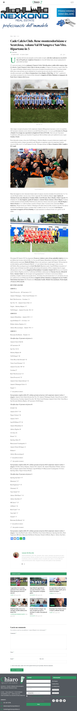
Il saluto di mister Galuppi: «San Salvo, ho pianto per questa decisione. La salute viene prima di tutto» (38, 611)
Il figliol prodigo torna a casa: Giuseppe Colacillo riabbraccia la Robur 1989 (18, 610)
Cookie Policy (55, 693)
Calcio (18, 36)
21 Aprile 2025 (15, 54)
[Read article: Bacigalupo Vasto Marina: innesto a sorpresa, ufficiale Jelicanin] (58, 602)
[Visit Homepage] (37, 2)
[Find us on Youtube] (64, 700)
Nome (12, 652)
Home (11, 36)
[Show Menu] (4, 2)
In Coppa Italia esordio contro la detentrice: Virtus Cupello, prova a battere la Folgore (57, 589)
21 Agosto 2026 (57, 612)
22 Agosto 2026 (18, 595)
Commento (13, 633)
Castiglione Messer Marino (17, 614)
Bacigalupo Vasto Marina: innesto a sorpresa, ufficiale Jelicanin (57, 609)
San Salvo (32, 595)
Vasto (11, 595)
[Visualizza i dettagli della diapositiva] (38, 20)
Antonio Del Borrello (28, 553)
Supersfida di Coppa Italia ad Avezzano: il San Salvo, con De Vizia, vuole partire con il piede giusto (37, 590)
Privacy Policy (55, 689)
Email (12, 659)
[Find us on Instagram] (57, 700)
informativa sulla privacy (37, 696)
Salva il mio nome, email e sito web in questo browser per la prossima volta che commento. (32, 665)
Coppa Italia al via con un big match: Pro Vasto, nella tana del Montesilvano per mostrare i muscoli (18, 590)
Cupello (51, 593)
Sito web (42, 659)
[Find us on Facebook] (53, 700)
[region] (38, 20)
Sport (15, 36)
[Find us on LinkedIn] (60, 700)
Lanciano (14, 52)
